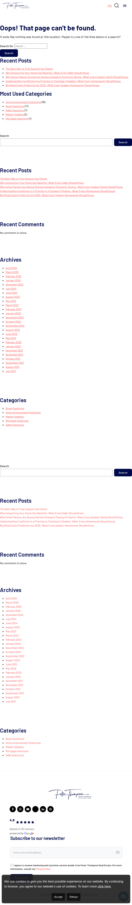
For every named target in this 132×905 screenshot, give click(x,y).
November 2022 (15, 317)
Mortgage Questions (17, 118)
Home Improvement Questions (23, 102)
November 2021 (14, 354)
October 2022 (13, 321)
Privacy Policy (43, 868)
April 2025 (11, 268)
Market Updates (15, 114)
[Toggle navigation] (125, 5)
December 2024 (15, 284)
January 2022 (13, 346)
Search (4, 135)
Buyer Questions (15, 106)
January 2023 (13, 313)
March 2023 (12, 305)
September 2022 (15, 325)
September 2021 (15, 362)
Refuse (74, 896)
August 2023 (13, 296)
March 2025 (12, 272)
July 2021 (11, 371)
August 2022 (13, 329)
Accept (58, 896)
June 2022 (11, 334)
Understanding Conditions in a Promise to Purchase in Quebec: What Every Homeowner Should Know (63, 81)
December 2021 (14, 350)
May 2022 (11, 338)
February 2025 (13, 276)
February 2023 (13, 309)
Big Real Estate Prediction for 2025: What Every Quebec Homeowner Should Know (53, 85)
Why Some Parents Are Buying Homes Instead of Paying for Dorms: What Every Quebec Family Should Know (67, 77)
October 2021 (13, 358)
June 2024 (12, 292)
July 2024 (11, 288)
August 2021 (12, 366)
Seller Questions (15, 110)
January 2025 (13, 280)
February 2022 (13, 342)
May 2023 (11, 301)
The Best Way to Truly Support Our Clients (29, 68)
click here (104, 886)
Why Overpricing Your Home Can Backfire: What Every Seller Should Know (47, 72)
